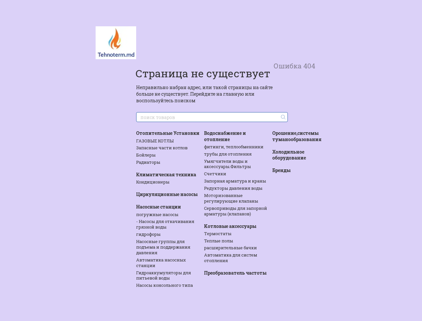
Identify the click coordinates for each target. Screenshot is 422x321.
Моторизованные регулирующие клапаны (231, 198)
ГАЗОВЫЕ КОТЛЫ (155, 141)
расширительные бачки (230, 248)
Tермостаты (217, 233)
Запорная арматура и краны (235, 181)
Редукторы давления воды (233, 188)
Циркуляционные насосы (166, 194)
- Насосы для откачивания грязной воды (165, 224)
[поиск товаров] (282, 117)
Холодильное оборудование (289, 155)
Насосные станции (158, 207)
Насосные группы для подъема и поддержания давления (163, 247)
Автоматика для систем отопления (230, 257)
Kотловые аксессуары (230, 226)
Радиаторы (148, 162)
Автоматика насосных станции (161, 262)
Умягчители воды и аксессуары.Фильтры (227, 164)
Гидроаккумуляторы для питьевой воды (163, 275)
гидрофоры (148, 234)
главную (233, 94)
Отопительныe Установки (167, 133)
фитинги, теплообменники (233, 147)
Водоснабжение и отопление (225, 136)
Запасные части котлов (162, 148)
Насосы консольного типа (164, 285)
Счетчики (215, 174)
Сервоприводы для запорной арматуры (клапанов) (235, 211)
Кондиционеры (152, 182)
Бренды (281, 170)
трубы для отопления (228, 154)
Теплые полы (218, 241)
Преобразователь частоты (235, 273)
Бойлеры (146, 155)
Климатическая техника (166, 174)
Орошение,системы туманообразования (296, 136)
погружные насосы (157, 214)
